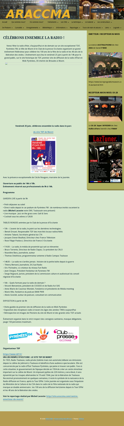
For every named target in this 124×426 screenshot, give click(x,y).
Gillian (81, 419)
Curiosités (18, 28)
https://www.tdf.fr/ (12, 354)
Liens (107, 28)
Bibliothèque (47, 28)
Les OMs (64, 22)
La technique (76, 22)
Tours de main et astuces (92, 28)
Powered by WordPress (63, 419)
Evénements (52, 22)
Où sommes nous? (36, 22)
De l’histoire (6, 28)
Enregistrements (32, 28)
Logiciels (116, 28)
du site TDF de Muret (43, 132)
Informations (61, 28)
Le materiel (89, 22)
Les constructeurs (103, 22)
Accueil (4, 22)
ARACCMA (49, 419)
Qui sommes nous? (18, 22)
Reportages (74, 28)
